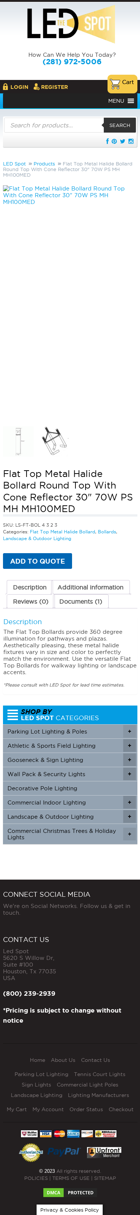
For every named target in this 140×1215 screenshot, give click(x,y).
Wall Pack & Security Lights (69, 774)
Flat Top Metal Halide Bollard (62, 531)
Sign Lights (36, 1085)
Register (54, 87)
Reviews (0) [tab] (31, 601)
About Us (63, 1060)
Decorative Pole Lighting (42, 788)
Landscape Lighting (36, 1095)
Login (19, 87)
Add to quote (37, 561)
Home (37, 1060)
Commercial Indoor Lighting (69, 802)
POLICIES (36, 1178)
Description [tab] (30, 587)
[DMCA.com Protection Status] (70, 1190)
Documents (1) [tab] (80, 601)
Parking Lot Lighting (41, 1074)
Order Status (86, 1109)
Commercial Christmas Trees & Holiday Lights (69, 834)
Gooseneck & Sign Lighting (69, 760)
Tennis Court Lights (99, 1074)
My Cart (17, 1109)
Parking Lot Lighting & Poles (69, 731)
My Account (48, 1109)
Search (119, 125)
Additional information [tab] (90, 587)
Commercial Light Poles (87, 1085)
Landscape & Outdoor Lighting (37, 538)
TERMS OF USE (71, 1178)
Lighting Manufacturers (98, 1095)
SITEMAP (105, 1178)
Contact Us (95, 1060)
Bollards (107, 531)
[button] (116, 100)
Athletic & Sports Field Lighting (69, 746)
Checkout (121, 1109)
